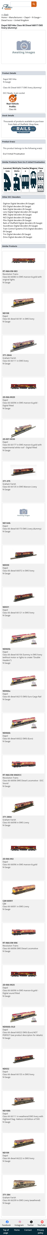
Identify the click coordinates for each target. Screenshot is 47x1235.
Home (17, 1230)
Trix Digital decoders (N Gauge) (17, 234)
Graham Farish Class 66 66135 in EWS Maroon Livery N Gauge (20, 485)
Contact (28, 1230)
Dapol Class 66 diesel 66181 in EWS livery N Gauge (18, 317)
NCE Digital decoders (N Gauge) (17, 217)
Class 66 (13, 106)
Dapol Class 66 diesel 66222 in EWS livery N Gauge (18, 1156)
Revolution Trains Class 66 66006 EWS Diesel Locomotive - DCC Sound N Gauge (23, 780)
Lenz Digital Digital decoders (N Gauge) (20, 212)
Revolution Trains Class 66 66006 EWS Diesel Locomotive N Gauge (20, 946)
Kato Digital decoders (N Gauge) (17, 209)
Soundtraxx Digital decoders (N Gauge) (20, 225)
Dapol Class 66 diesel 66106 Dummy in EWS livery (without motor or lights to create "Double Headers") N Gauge (22, 656)
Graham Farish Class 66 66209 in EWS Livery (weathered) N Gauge (21, 1198)
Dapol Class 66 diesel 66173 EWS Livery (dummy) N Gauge (22, 527)
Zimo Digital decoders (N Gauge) (17, 237)
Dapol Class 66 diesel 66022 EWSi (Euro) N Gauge (18, 737)
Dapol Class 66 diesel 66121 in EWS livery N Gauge (18, 611)
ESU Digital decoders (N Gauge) (17, 206)
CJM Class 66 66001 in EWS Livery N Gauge (16, 904)
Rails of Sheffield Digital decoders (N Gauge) (22, 223)
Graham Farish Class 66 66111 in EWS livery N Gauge (16, 359)
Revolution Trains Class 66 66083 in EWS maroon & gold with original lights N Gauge (22, 277)
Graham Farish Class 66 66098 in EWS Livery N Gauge (16, 821)
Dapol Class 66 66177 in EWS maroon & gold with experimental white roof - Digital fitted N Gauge (22, 444)
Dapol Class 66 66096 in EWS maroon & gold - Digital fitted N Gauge (20, 403)
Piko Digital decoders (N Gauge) (17, 220)
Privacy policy (40, 1231)
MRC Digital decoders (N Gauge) (17, 214)
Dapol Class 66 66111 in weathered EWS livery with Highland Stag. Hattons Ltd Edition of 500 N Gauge (23, 1116)
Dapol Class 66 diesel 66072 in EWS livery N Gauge (18, 569)
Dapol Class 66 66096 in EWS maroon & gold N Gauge (20, 863)
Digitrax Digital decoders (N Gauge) (18, 203)
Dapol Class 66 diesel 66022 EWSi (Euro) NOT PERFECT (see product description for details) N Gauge (23, 1032)
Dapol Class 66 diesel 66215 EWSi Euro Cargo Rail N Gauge (22, 695)
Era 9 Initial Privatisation (14, 153)
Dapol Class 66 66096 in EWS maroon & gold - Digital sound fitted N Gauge (20, 990)
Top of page (6, 1231)
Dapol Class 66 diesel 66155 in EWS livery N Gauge (18, 1072)
